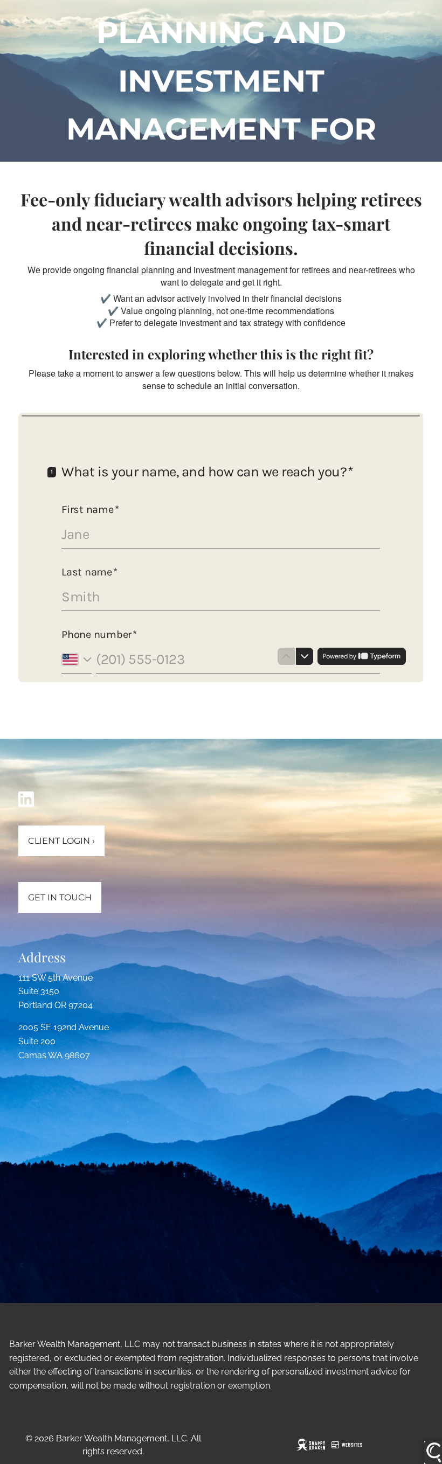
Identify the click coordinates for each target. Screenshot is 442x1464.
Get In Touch (60, 897)
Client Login (61, 841)
